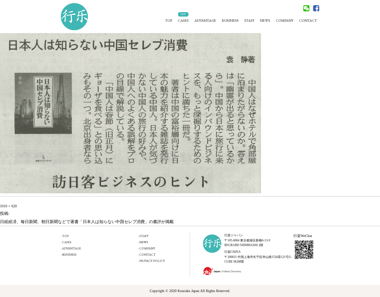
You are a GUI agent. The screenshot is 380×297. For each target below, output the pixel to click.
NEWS (265, 20)
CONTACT (308, 20)
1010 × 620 (8, 206)
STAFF (249, 20)
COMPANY (284, 20)
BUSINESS (230, 20)
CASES (183, 20)
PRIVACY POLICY (152, 261)
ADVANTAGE (205, 20)
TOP (168, 20)
